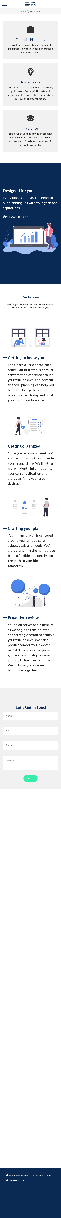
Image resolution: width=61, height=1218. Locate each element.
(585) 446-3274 (16, 1180)
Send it (30, 778)
